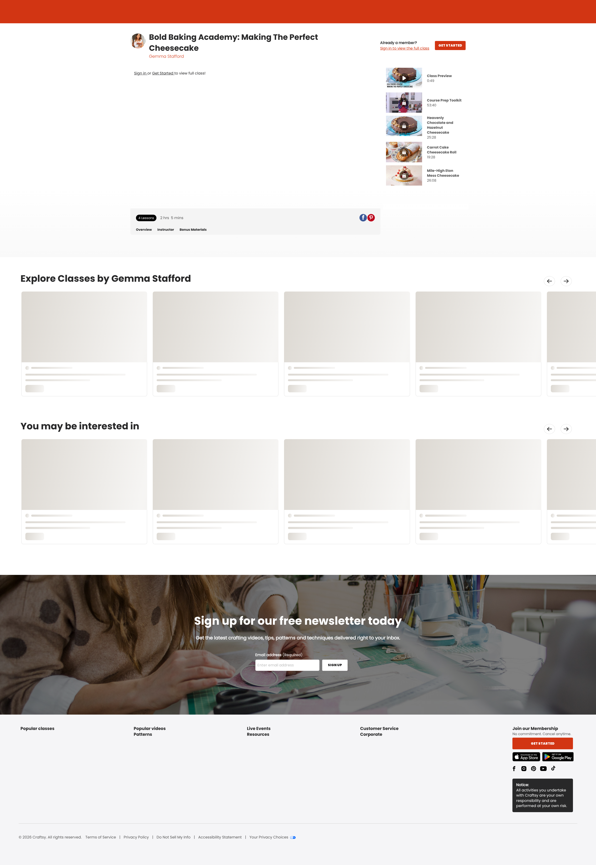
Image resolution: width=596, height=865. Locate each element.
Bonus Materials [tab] (193, 229)
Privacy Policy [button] (136, 837)
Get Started (163, 73)
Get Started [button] (543, 743)
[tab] (426, 78)
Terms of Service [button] (100, 837)
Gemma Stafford (166, 56)
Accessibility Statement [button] (220, 837)
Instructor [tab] (165, 229)
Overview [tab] (144, 229)
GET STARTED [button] (450, 45)
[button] (404, 45)
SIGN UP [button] (335, 665)
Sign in (140, 73)
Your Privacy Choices (268, 837)
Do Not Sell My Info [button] (174, 837)
